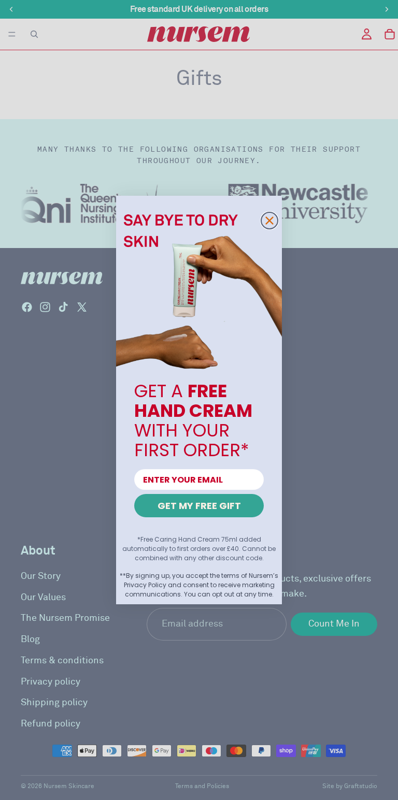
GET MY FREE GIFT (199, 505)
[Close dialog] (269, 220)
